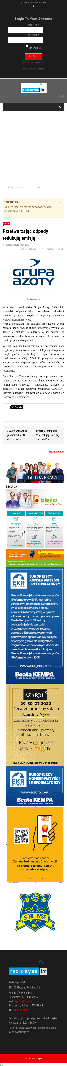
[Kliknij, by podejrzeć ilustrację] (33, 273)
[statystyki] (33, 1064)
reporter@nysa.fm (23, 1001)
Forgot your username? (33, 68)
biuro (15, 1009)
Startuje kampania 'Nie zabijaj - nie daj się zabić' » (47, 435)
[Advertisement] (33, 147)
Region (6, 223)
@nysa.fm (23, 1009)
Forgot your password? (33, 62)
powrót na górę (56, 451)
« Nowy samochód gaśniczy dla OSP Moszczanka (17, 435)
